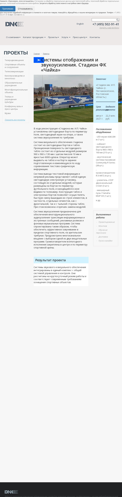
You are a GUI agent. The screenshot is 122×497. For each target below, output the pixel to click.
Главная (37, 54)
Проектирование (106, 222)
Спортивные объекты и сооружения (15, 66)
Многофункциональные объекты (16, 91)
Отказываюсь (25, 8)
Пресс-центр (79, 37)
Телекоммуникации (14, 71)
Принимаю (7, 8)
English (80, 23)
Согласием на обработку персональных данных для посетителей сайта (62, 1)
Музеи (8, 113)
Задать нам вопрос (109, 27)
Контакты (95, 37)
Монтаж (102, 226)
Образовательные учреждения (13, 84)
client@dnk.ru (19, 15)
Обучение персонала (101, 231)
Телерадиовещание (14, 60)
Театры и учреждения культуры (11, 99)
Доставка (103, 236)
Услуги (65, 37)
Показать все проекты (15, 119)
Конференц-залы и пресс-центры (14, 107)
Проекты (52, 37)
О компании (12, 37)
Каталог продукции (33, 37)
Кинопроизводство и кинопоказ (15, 77)
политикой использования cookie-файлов (23, 3)
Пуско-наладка (105, 240)
